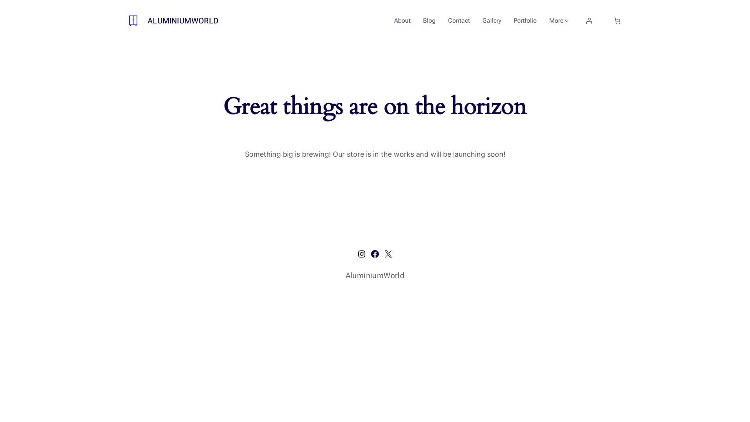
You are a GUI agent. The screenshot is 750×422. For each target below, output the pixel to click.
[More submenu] (567, 21)
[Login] (589, 21)
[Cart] (617, 21)
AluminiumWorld (183, 20)
